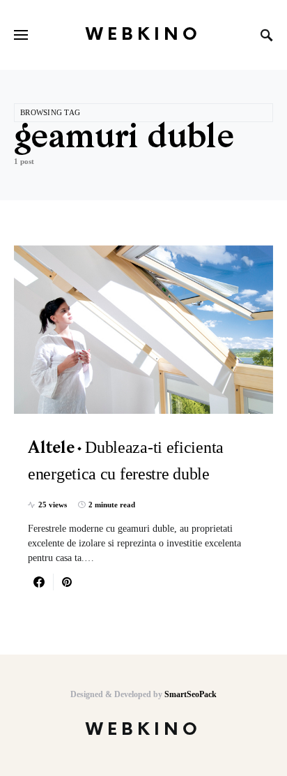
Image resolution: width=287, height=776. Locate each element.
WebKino (143, 34)
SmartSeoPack (190, 694)
